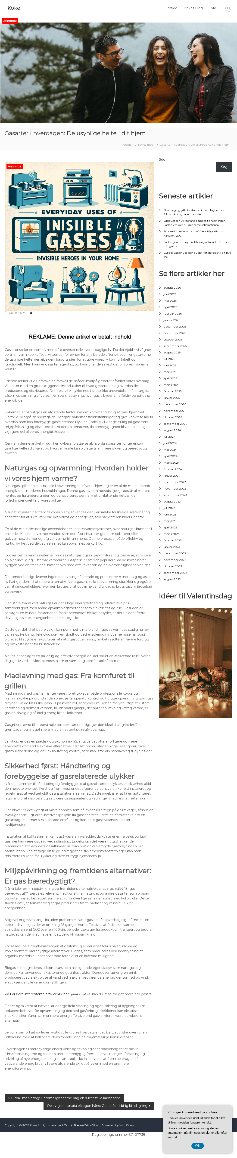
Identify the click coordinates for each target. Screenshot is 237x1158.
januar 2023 (172, 547)
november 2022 (175, 560)
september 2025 (175, 346)
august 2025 (172, 352)
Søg (162, 159)
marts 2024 (172, 462)
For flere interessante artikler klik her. (39, 994)
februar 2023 (173, 540)
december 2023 (175, 482)
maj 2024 (170, 449)
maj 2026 (170, 300)
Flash (96, 1125)
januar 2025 (172, 398)
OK (197, 1146)
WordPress (126, 1125)
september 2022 (175, 572)
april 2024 (171, 456)
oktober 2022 (173, 566)
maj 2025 (170, 372)
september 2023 (175, 495)
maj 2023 (170, 521)
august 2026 (172, 287)
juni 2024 (170, 443)
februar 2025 (172, 391)
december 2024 (175, 404)
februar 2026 (173, 313)
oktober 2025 (173, 339)
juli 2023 (169, 508)
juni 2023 (170, 514)
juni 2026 (170, 294)
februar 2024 (173, 469)
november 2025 (175, 333)
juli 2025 (169, 359)
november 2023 (175, 488)
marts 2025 (171, 385)
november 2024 (175, 410)
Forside (171, 8)
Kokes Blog (193, 8)
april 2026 (170, 307)
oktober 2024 (173, 417)
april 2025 (170, 378)
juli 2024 (169, 436)
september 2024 (175, 423)
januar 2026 (172, 320)
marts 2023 (171, 534)
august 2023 (172, 501)
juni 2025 (170, 365)
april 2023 (170, 527)
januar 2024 (172, 475)
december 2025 (175, 326)
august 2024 (172, 430)
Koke (13, 8)
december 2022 (175, 553)
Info (213, 8)
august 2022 (172, 579)
